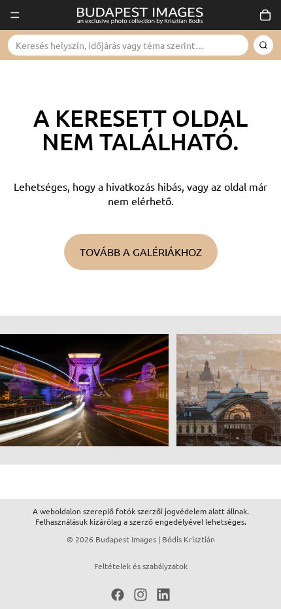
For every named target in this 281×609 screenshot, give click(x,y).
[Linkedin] (163, 594)
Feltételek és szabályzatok (141, 566)
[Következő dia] (256, 390)
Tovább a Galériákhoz (141, 251)
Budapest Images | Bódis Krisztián (155, 539)
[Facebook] (117, 594)
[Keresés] (263, 45)
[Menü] (15, 15)
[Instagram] (140, 594)
